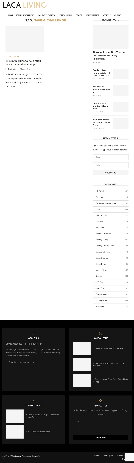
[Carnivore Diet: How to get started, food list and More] (121, 74)
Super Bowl (112, 288)
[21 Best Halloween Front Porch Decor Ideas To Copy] (82, 380)
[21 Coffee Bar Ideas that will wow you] (121, 90)
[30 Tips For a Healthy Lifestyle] (15, 432)
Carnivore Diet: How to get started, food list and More (101, 73)
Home (10, 15)
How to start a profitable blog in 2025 (100, 106)
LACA (4, 458)
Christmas (112, 197)
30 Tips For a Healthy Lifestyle (38, 432)
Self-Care (112, 282)
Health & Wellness (25, 15)
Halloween (112, 227)
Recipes (79, 15)
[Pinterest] (130, 26)
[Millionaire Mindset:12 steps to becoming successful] (15, 416)
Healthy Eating (112, 239)
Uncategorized (112, 300)
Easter (112, 209)
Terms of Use (108, 455)
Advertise (96, 455)
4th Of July (112, 191)
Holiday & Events (46, 15)
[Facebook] (125, 26)
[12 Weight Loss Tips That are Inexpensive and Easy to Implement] (111, 37)
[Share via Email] (14, 92)
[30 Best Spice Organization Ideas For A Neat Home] (82, 364)
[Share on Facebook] (6, 92)
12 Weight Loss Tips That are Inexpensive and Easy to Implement (109, 55)
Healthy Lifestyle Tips (112, 245)
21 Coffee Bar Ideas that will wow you (101, 89)
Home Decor (112, 264)
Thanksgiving (112, 294)
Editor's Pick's (112, 215)
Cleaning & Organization (112, 203)
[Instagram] (128, 26)
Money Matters (93, 15)
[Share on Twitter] (9, 92)
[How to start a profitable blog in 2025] (121, 107)
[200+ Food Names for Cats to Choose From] (121, 123)
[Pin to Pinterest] (11, 92)
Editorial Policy (122, 455)
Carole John (12, 69)
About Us (107, 15)
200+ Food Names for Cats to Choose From (101, 122)
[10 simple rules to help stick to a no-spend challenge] (24, 39)
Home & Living (65, 15)
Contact (117, 15)
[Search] (130, 15)
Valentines (112, 306)
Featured (112, 221)
